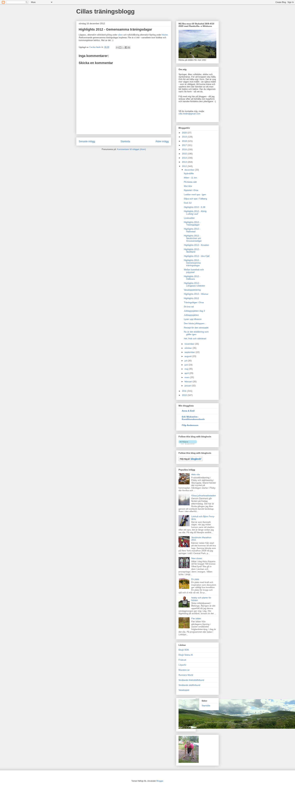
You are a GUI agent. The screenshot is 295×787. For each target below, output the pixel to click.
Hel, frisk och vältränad (195, 338)
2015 (184, 153)
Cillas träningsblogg (105, 11)
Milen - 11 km (190, 177)
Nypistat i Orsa (191, 190)
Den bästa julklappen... (195, 323)
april (187, 373)
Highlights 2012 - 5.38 (194, 207)
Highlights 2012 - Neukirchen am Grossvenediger (193, 238)
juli (186, 360)
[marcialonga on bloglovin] (188, 443)
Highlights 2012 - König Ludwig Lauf (195, 212)
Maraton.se (184, 670)
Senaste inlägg (87, 141)
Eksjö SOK (184, 650)
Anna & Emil (188, 411)
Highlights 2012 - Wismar (196, 294)
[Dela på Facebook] (126, 47)
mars (187, 377)
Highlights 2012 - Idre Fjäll (196, 256)
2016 (184, 149)
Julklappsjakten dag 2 (194, 311)
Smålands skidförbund (189, 685)
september (190, 352)
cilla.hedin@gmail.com (189, 113)
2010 (184, 395)
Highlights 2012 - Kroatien (196, 245)
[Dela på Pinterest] (128, 47)
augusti (188, 356)
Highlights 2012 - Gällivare (192, 277)
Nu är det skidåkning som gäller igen (196, 333)
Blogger (159, 781)
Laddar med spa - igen (195, 194)
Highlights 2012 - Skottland (192, 250)
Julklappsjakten (191, 315)
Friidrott (182, 660)
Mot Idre (188, 186)
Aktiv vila (195, 474)
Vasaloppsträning (192, 290)
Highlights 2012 (191, 298)
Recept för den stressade (196, 327)
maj (187, 369)
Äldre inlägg (162, 141)
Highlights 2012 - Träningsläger (192, 223)
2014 (184, 158)
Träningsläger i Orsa (194, 302)
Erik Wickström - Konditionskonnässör (193, 418)
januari (188, 385)
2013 (184, 162)
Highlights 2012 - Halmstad (192, 230)
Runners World (186, 675)
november (190, 344)
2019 (184, 137)
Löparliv (182, 665)
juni (187, 364)
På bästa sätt (190, 182)
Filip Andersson (190, 425)
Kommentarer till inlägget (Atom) (131, 149)
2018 (184, 141)
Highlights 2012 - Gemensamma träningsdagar (192, 263)
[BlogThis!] (120, 47)
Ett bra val (189, 306)
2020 (184, 132)
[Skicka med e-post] (117, 47)
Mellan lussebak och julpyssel (194, 270)
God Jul (187, 203)
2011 (184, 391)
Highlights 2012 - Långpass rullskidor (194, 284)
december (190, 170)
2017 (184, 145)
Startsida (125, 141)
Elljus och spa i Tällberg (195, 198)
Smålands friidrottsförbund (191, 680)
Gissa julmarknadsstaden (203, 495)
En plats (195, 579)
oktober (189, 348)
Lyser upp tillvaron (193, 319)
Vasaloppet (184, 690)
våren (120, 35)
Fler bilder (196, 618)
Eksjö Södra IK (186, 655)
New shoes (196, 558)
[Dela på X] (123, 47)
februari (189, 381)
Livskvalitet (189, 218)
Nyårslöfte (189, 173)
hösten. (165, 35)
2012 (184, 166)
